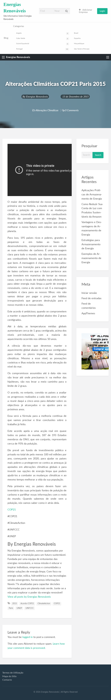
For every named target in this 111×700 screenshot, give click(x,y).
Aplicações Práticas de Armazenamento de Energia (92, 194)
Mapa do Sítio (9, 676)
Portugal (42, 49)
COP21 (12, 509)
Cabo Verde (42, 38)
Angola (42, 33)
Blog (6, 38)
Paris (11, 608)
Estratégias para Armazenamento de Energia (91, 244)
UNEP (19, 608)
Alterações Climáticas (47, 110)
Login (102, 11)
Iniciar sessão (89, 293)
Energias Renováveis (18, 57)
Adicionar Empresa (85, 11)
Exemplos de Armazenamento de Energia (91, 258)
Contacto (7, 680)
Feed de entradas (91, 298)
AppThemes (88, 313)
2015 (14, 604)
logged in (27, 637)
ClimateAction (44, 604)
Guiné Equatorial (42, 44)
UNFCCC (30, 608)
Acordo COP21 (27, 604)
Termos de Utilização (12, 673)
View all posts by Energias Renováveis (29, 596)
